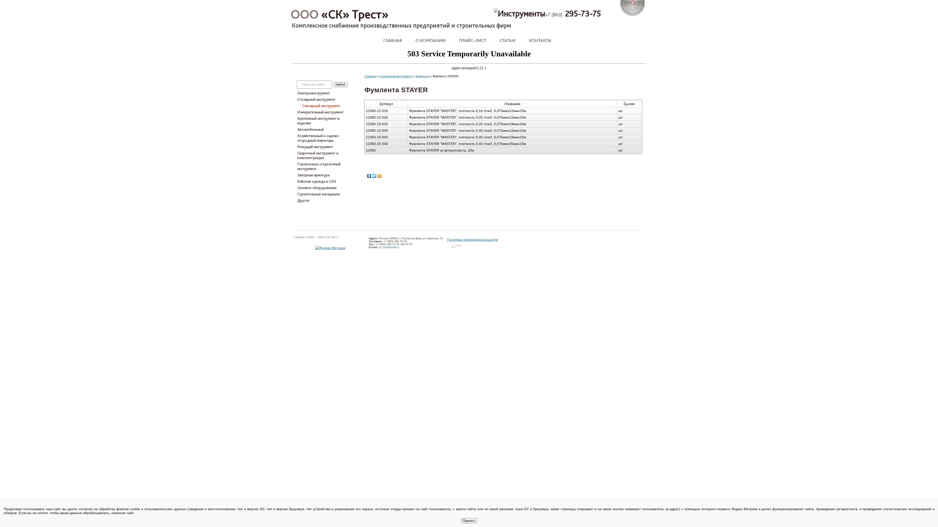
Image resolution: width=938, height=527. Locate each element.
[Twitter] (374, 176)
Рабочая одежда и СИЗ (316, 181)
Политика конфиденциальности (472, 240)
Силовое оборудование (317, 187)
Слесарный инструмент (321, 105)
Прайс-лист (472, 40)
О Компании (431, 40)
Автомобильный (310, 129)
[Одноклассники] (379, 176)
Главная (392, 40)
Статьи (507, 40)
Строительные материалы (318, 194)
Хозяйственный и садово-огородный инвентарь (318, 138)
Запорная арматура (313, 175)
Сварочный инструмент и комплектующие (317, 155)
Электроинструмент (313, 93)
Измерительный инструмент (320, 112)
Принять (469, 521)
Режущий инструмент (315, 146)
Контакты (540, 40)
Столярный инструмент (316, 99)
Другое (303, 200)
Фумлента (422, 76)
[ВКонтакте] (369, 176)
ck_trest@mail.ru (389, 247)
